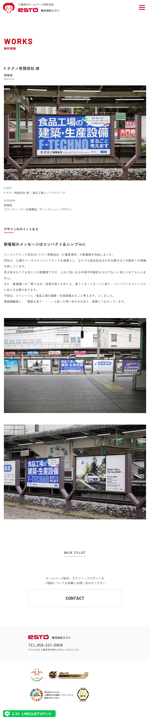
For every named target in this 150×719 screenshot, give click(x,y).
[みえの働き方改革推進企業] (37, 675)
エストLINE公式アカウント (29, 713)
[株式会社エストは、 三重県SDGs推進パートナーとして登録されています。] (51, 694)
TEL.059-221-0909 (45, 645)
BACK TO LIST (75, 552)
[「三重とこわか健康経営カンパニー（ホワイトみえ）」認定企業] (68, 675)
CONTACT (75, 598)
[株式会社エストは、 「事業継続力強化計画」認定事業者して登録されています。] (83, 694)
